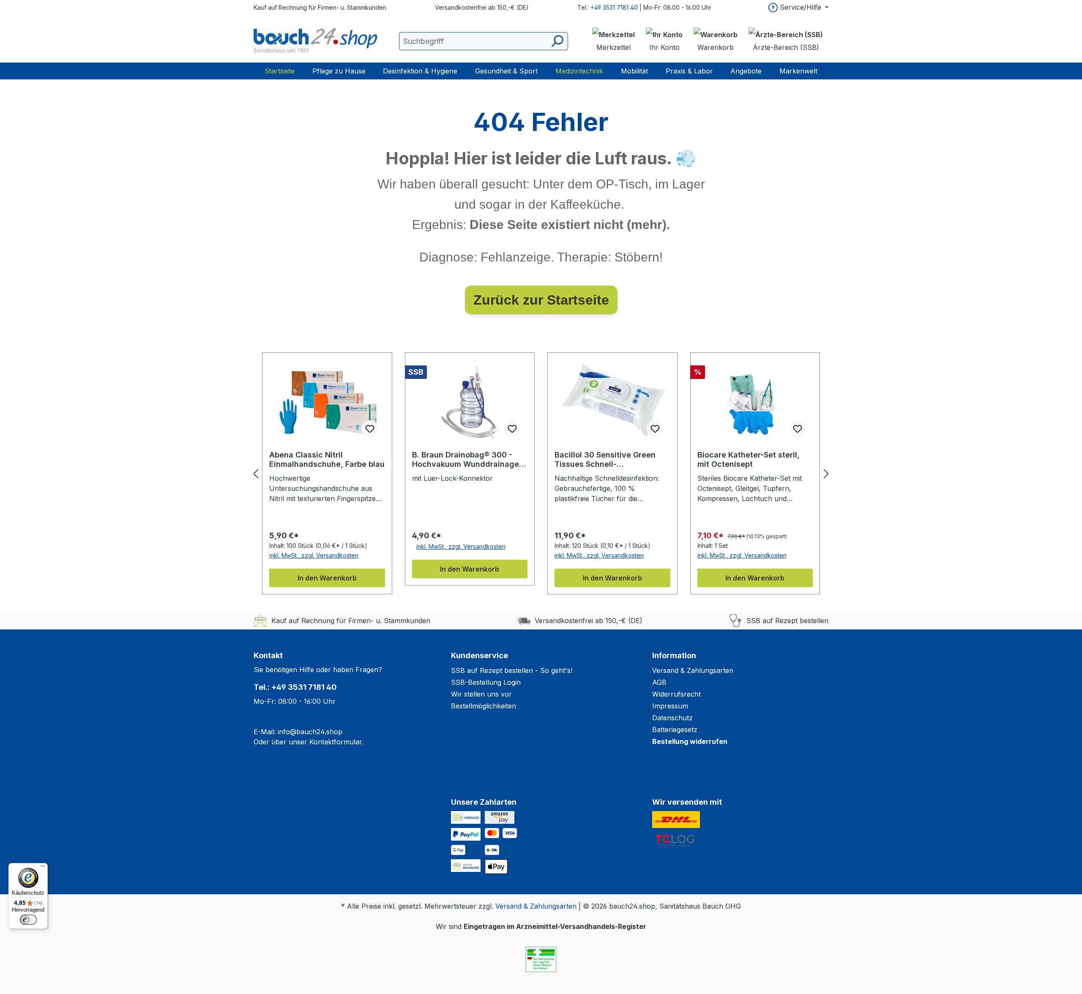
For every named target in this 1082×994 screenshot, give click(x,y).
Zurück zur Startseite (541, 300)
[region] (541, 473)
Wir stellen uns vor (481, 694)
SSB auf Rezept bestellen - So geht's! (511, 670)
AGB (659, 682)
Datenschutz (672, 718)
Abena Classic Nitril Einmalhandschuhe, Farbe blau (327, 459)
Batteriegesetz (674, 729)
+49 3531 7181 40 (614, 7)
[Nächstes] (826, 473)
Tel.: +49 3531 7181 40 (295, 687)
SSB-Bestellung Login (486, 682)
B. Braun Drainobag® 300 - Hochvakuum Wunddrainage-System (467, 459)
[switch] (28, 920)
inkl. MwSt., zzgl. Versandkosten (313, 555)
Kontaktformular (335, 742)
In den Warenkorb (327, 578)
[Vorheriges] (255, 473)
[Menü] (43, 868)
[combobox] (483, 41)
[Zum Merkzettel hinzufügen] (369, 428)
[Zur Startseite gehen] (317, 41)
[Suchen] (557, 41)
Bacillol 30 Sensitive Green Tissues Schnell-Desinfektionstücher (605, 459)
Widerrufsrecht (676, 694)
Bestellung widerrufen (689, 741)
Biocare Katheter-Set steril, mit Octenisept (748, 459)
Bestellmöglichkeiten (483, 706)
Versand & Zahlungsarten (692, 670)
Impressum (670, 706)
